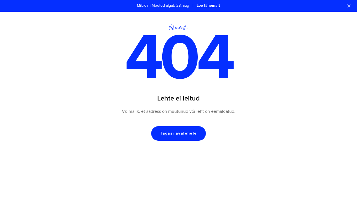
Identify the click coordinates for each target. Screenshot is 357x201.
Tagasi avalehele (178, 133)
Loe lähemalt (208, 6)
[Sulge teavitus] (349, 5)
